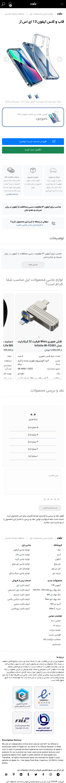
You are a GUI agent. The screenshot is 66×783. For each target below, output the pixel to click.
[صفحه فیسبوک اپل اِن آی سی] (43, 775)
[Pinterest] (14, 775)
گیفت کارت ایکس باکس (18, 599)
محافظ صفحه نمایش (14, 13)
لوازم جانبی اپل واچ (21, 564)
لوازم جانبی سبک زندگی (19, 573)
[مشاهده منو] (62, 4)
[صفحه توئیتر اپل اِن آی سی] (36, 775)
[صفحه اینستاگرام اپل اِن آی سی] (51, 775)
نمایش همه (33, 264)
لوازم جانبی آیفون (21, 549)
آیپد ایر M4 (55, 604)
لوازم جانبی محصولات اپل (41, 13)
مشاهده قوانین (12, 194)
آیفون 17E (56, 585)
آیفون (58, 559)
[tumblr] (28, 775)
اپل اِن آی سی (61, 14)
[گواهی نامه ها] (44, 698)
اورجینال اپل (24, 568)
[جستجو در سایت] (3, 4)
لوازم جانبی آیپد (22, 559)
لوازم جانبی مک (23, 554)
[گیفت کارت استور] (44, 723)
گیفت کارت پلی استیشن (19, 590)
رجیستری (56, 644)
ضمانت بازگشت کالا (52, 639)
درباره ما (57, 625)
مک (59, 549)
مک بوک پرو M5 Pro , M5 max (47, 590)
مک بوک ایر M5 (54, 594)
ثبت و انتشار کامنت (50, 508)
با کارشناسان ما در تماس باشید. (29, 225)
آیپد (59, 554)
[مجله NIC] (22, 723)
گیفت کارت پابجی (22, 604)
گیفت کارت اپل (23, 585)
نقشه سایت (55, 630)
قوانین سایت (55, 634)
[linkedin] (21, 775)
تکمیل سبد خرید (33, 149)
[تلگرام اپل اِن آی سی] (58, 775)
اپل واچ (57, 564)
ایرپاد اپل (56, 573)
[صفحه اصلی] (34, 4)
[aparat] (6, 775)
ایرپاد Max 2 (55, 608)
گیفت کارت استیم (22, 594)
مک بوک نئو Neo (53, 599)
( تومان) (33, 141)
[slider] (51, 500)
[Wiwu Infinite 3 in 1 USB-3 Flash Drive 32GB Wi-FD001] (39, 315)
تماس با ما (56, 620)
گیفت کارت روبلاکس (20, 608)
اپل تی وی (56, 568)
